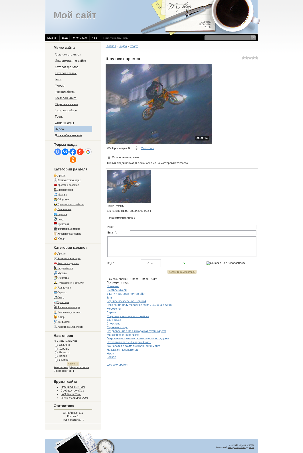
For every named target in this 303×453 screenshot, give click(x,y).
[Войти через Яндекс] (80, 151)
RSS (94, 37)
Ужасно (64, 359)
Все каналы (63, 321)
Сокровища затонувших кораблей (128, 316)
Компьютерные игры (69, 180)
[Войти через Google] (88, 151)
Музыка (62, 194)
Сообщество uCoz (72, 390)
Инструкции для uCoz (74, 397)
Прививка (113, 286)
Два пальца (114, 319)
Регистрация (80, 37)
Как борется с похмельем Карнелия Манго (133, 346)
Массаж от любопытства (122, 349)
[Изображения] (129, 186)
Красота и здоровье (68, 184)
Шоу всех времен (117, 364)
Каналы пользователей (70, 326)
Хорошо (64, 348)
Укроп (110, 353)
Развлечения (64, 209)
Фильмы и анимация (68, 228)
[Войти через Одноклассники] (73, 159)
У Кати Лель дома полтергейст (126, 293)
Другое (61, 175)
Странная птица (117, 327)
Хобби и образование (69, 233)
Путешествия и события (70, 204)
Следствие (113, 323)
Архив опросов (79, 367)
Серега (111, 312)
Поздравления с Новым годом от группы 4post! (136, 331)
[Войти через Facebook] (72, 151)
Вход (64, 37)
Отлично (64, 344)
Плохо (63, 356)
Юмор (61, 238)
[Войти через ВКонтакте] (65, 151)
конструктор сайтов (237, 447)
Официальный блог (73, 387)
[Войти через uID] (57, 151)
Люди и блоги (65, 189)
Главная (52, 37)
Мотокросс (147, 148)
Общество (63, 199)
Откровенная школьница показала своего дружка (138, 338)
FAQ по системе (71, 394)
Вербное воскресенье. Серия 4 (126, 301)
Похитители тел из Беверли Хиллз (129, 342)
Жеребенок (114, 308)
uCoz (251, 447)
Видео (123, 46)
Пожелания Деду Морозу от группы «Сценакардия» (139, 305)
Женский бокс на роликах (123, 334)
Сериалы (62, 214)
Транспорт (63, 224)
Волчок (111, 357)
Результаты (61, 367)
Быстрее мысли (117, 290)
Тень (109, 297)
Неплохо (64, 352)
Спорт (60, 219)
